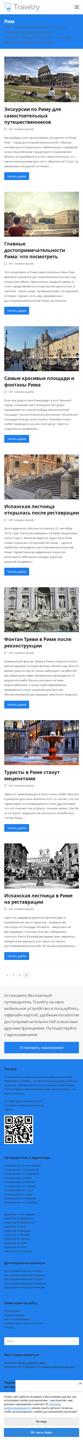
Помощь (9, 1327)
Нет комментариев (21, 129)
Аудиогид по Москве (16, 1234)
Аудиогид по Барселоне (18, 1218)
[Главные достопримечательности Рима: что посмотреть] (41, 214)
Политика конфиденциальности (23, 1105)
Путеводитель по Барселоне (21, 1169)
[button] (77, 7)
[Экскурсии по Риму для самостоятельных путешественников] (41, 79)
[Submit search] (75, 1341)
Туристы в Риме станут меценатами (32, 775)
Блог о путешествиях (17, 1319)
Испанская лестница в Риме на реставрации (38, 898)
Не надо (41, 1421)
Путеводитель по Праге (18, 1190)
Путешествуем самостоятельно (23, 1323)
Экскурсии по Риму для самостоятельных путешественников (32, 115)
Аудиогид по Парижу (17, 1238)
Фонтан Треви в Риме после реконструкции (37, 642)
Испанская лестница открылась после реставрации (41, 509)
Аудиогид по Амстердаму (19, 1214)
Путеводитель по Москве (19, 1182)
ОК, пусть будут (42, 1432)
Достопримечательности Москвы (24, 1287)
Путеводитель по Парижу (20, 1186)
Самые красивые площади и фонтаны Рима (39, 381)
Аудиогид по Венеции (17, 1230)
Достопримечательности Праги (23, 1279)
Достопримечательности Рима (23, 1271)
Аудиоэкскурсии (14, 1315)
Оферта (8, 1109)
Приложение (12, 1311)
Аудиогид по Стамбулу (18, 1251)
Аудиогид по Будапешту (19, 1222)
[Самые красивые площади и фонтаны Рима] (41, 348)
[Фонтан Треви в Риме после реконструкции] (41, 609)
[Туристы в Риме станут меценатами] (41, 742)
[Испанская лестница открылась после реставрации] (41, 476)
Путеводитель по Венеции (20, 1198)
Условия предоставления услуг (23, 1101)
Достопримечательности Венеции (25, 1283)
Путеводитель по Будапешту (21, 1173)
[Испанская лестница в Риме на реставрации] (41, 866)
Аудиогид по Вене (15, 1226)
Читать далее (16, 176)
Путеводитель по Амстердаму (22, 1165)
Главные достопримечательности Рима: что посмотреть (34, 250)
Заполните (25, 1362)
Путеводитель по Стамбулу (21, 1202)
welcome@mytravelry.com (59, 1366)
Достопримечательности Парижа (24, 1275)
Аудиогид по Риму (15, 1247)
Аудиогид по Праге (16, 1243)
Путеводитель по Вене (18, 1178)
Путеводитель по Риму (18, 1194)
